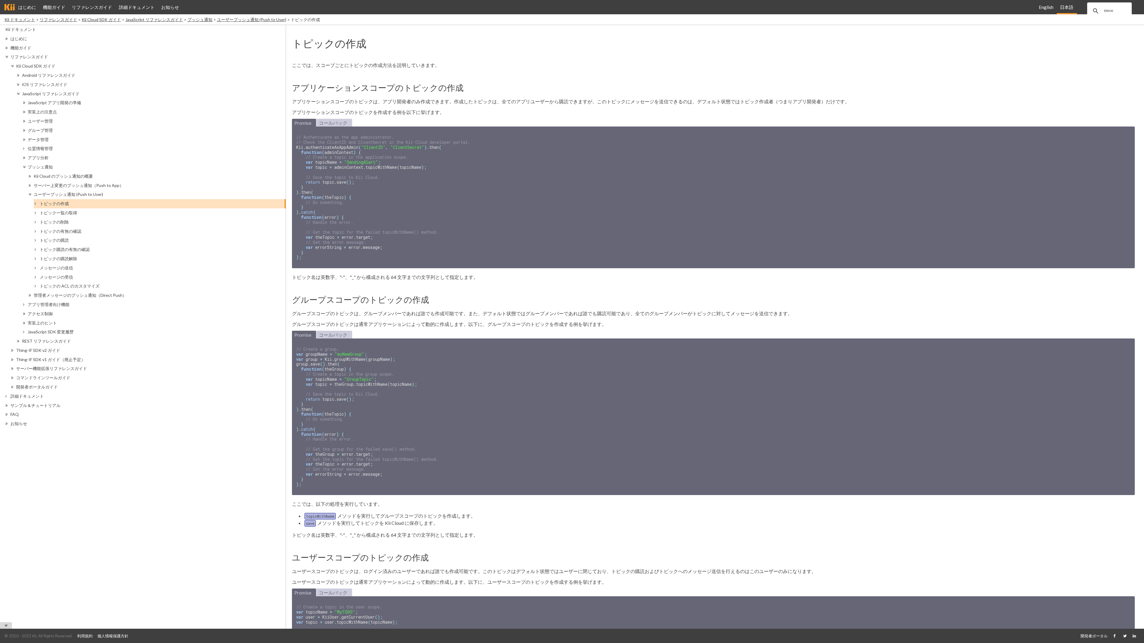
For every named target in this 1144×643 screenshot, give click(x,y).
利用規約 (85, 635)
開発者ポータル (1094, 635)
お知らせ (170, 7)
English (1046, 7)
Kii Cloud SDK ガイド (101, 19)
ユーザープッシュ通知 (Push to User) (251, 19)
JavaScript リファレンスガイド (154, 19)
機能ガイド (54, 7)
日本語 (1066, 7)
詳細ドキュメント (137, 7)
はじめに (27, 7)
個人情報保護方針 (112, 635)
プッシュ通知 (199, 19)
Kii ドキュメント (19, 19)
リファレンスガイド (92, 7)
